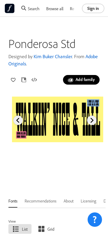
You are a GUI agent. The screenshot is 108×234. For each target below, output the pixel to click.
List (25, 229)
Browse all (54, 8)
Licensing (88, 200)
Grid (50, 229)
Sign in (93, 8)
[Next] (92, 120)
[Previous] (18, 120)
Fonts (12, 200)
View (12, 221)
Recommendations (40, 200)
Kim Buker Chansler (53, 56)
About (69, 200)
